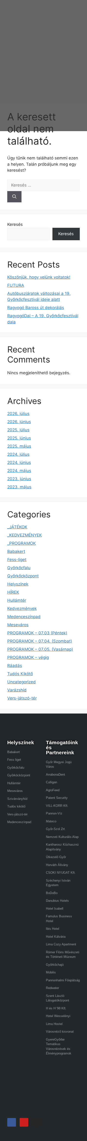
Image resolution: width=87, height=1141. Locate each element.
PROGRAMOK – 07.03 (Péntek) (37, 633)
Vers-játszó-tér (22, 698)
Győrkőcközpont (23, 575)
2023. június (19, 478)
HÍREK (13, 592)
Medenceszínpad (24, 616)
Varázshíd (17, 690)
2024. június (19, 462)
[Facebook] (11, 1122)
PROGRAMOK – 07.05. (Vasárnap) (40, 649)
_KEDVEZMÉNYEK (24, 535)
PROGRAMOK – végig (28, 657)
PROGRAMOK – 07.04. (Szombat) (39, 641)
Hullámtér (16, 600)
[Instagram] (36, 1122)
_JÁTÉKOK (17, 527)
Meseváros (18, 624)
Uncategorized (21, 681)
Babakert (16, 551)
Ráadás (14, 665)
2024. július (18, 454)
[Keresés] (14, 197)
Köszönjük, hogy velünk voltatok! (38, 277)
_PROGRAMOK (21, 543)
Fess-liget (16, 559)
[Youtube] (24, 1122)
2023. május (19, 487)
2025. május (19, 446)
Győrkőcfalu (18, 567)
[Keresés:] (43, 185)
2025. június (19, 438)
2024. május (19, 470)
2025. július (18, 429)
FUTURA (15, 285)
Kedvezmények (22, 608)
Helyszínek (17, 584)
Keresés (15, 224)
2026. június (19, 421)
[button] (63, 68)
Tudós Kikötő (20, 673)
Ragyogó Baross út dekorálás (35, 307)
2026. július (18, 413)
